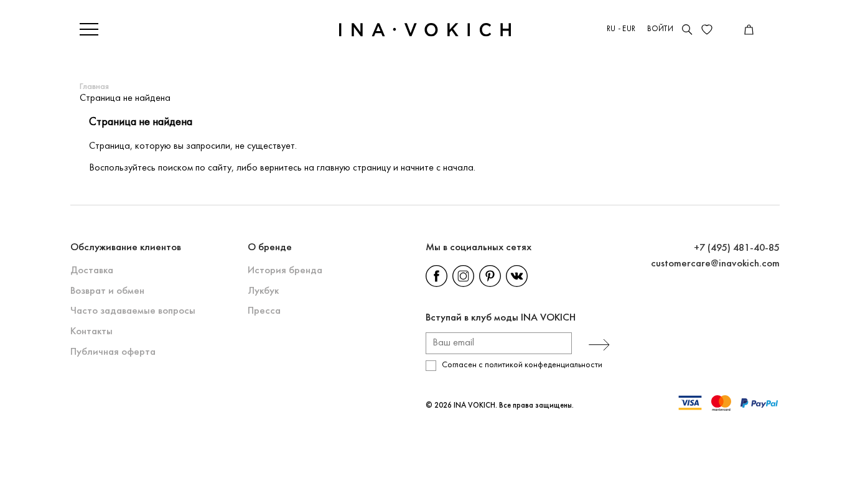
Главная (94, 87)
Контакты (91, 331)
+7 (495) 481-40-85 (737, 248)
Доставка (91, 270)
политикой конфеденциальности (543, 365)
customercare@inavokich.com (715, 263)
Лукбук (263, 291)
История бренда (285, 270)
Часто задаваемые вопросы (132, 311)
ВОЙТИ (660, 29)
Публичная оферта (113, 352)
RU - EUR (621, 29)
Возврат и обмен (107, 291)
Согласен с (522, 365)
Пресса (264, 311)
